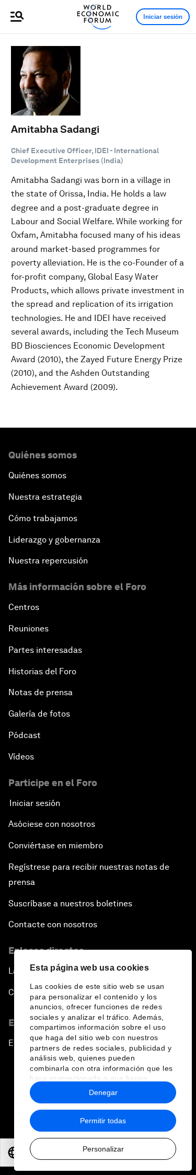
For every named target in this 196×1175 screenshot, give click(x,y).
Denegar (103, 1092)
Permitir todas (103, 1120)
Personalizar (103, 1149)
